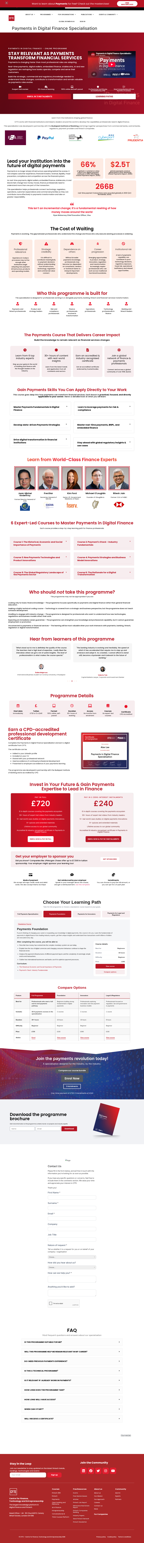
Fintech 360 (56, 1493)
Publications (86, 14)
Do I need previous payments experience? (45, 1361)
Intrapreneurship (58, 1511)
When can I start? (34, 1409)
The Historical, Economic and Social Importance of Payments (40, 967)
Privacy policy (101, 1537)
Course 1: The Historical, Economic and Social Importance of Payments (37, 543)
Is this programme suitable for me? (43, 1342)
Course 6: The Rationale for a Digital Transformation (96, 573)
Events (75, 1493)
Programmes (45, 14)
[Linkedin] (83, 1471)
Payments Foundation (57, 914)
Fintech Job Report (80, 1502)
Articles (75, 1499)
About (96, 1493)
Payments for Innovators (87, 914)
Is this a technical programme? (41, 1370)
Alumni (117, 1493)
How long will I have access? (40, 1399)
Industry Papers (78, 1515)
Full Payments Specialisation (27, 914)
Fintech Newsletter (80, 1522)
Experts (117, 1496)
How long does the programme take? (44, 1390)
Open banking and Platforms (59, 1503)
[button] (40, 408)
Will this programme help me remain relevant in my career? (55, 1351)
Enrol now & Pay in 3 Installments (103, 839)
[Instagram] (105, 1471)
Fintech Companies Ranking (80, 1511)
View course (110, 966)
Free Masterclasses (80, 1496)
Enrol (33, 1037)
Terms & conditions (124, 1537)
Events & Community (107, 14)
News (96, 1509)
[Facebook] (91, 1471)
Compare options (110, 972)
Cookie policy (111, 1537)
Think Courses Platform (60, 1517)
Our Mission (98, 1496)
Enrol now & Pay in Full (40, 839)
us (100, 1493)
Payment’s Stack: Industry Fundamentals (33, 970)
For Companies (101, 1514)
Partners (118, 1499)
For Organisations (66, 14)
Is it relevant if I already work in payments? (47, 1380)
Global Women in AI (67, 21)
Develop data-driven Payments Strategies (37, 424)
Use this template (82, 885)
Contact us (98, 1506)
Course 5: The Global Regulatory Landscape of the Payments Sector (38, 573)
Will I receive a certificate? (39, 1418)
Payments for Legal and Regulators (116, 914)
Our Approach (99, 1499)
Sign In (82, 21)
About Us (29, 14)
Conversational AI (58, 1514)
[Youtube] (113, 1471)
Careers (97, 1502)
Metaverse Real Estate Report (81, 1506)
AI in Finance (56, 1507)
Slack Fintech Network (81, 1519)
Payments (55, 1499)
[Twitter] (98, 1471)
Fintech (54, 1496)
